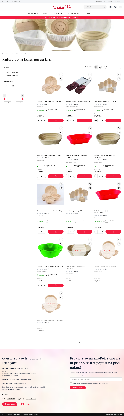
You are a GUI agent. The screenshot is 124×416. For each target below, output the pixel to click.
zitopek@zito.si (17, 1)
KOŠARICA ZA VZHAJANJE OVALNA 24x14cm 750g (103, 212)
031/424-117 (7, 1)
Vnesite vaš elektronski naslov (78, 376)
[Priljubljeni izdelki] (115, 7)
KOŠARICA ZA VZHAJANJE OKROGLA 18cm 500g (50, 266)
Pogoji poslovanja (99, 1)
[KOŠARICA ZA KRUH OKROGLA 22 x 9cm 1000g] (50, 85)
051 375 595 (19, 380)
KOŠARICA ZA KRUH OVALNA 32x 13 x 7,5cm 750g (104, 156)
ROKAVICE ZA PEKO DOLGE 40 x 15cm (76, 211)
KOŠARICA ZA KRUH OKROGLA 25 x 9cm (105, 266)
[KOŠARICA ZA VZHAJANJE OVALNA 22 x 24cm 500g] (79, 139)
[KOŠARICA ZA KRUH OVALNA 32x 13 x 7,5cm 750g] (108, 139)
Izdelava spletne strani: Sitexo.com (114, 414)
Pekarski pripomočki (12, 54)
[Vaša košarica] (120, 7)
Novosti (45, 13)
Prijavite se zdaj (78, 388)
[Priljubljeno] (61, 78)
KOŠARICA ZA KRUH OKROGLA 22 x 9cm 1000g (50, 101)
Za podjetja (117, 1)
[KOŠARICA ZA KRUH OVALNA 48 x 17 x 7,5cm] (50, 139)
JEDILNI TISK (58, 13)
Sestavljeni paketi (74, 13)
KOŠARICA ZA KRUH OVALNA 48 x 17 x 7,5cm (49, 155)
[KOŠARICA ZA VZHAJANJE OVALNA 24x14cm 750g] (108, 194)
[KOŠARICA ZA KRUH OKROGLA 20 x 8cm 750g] (50, 194)
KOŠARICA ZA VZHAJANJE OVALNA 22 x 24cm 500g (76, 156)
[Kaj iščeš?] (105, 7)
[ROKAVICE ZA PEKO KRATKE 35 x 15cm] (108, 85)
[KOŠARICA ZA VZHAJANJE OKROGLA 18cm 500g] (50, 250)
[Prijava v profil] (110, 7)
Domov (4, 54)
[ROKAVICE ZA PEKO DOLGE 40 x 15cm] (79, 194)
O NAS (89, 13)
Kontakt (110, 1)
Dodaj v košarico (56, 120)
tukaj (107, 383)
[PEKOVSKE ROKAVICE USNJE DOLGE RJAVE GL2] (79, 85)
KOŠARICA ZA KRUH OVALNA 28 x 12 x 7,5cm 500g (76, 267)
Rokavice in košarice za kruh (25, 54)
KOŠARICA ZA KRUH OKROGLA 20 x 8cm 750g (49, 211)
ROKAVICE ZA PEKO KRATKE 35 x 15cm (105, 101)
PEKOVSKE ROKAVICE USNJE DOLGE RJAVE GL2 (78, 101)
